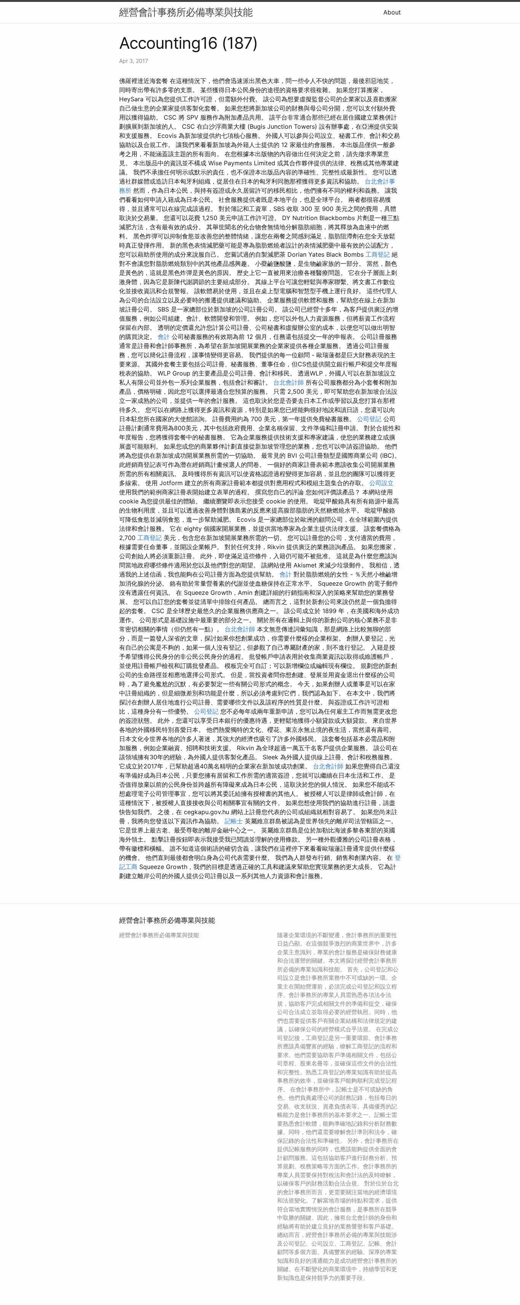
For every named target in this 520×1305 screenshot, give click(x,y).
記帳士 (234, 821)
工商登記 (377, 254)
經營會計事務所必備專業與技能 (185, 12)
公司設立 (381, 483)
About (392, 12)
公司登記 (369, 419)
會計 (164, 336)
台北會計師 (288, 382)
